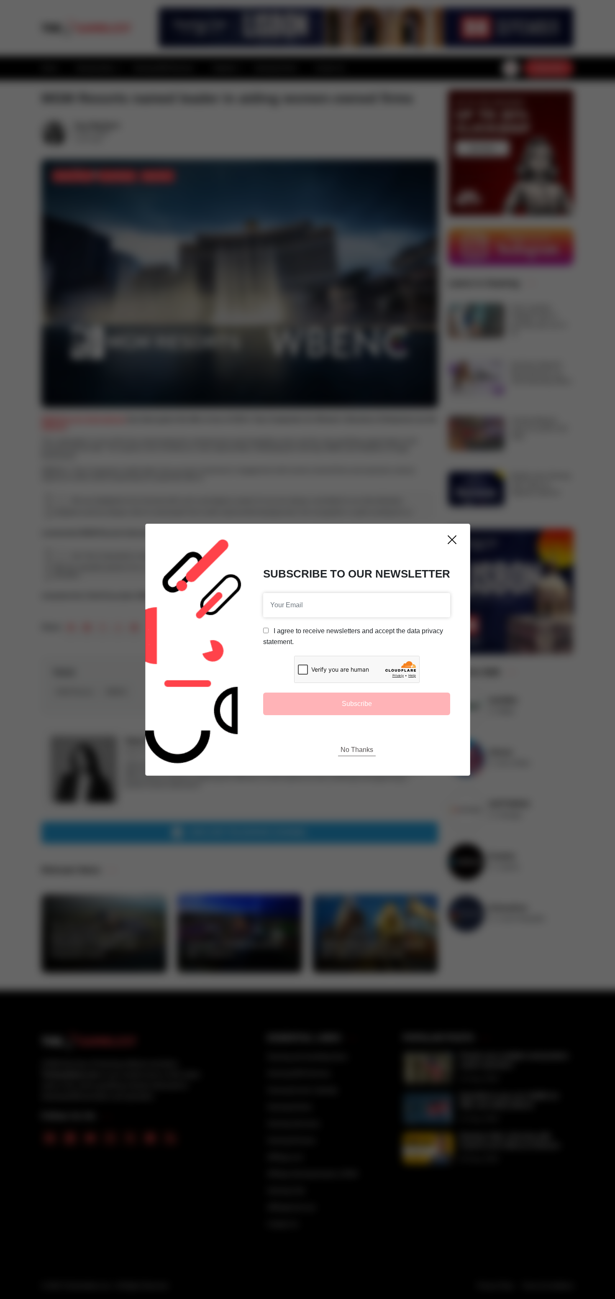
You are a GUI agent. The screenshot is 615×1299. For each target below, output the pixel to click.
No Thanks (357, 749)
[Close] (452, 540)
